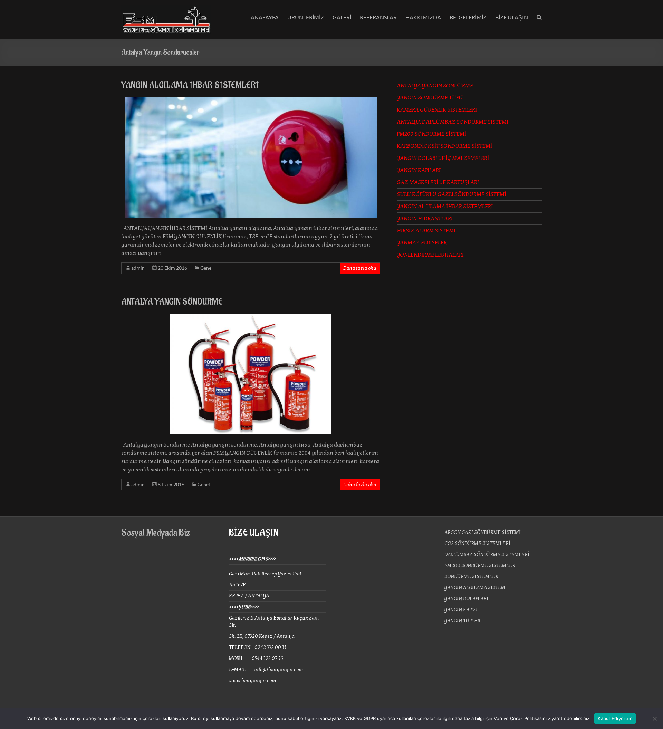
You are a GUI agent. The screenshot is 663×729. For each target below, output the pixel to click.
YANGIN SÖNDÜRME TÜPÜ (430, 97)
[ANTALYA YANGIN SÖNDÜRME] (251, 317)
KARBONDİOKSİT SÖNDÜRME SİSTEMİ (444, 146)
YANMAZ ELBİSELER (422, 242)
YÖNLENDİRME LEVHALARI (430, 254)
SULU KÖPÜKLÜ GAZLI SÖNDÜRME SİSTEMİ (451, 194)
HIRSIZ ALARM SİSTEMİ (426, 230)
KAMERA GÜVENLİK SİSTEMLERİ (437, 109)
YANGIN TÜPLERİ (463, 621)
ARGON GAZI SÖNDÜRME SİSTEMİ (482, 532)
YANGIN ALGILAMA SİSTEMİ (475, 588)
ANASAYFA (265, 17)
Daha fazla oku (359, 268)
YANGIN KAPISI (461, 610)
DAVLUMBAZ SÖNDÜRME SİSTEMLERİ (486, 554)
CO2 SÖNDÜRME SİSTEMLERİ (477, 543)
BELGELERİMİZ (468, 17)
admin (138, 268)
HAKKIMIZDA (423, 17)
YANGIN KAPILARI (419, 170)
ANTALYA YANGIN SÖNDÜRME (172, 301)
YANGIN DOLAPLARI (466, 599)
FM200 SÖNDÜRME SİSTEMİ (431, 134)
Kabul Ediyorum (615, 718)
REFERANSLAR (378, 17)
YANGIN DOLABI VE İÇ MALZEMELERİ (443, 158)
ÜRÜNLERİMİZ (305, 17)
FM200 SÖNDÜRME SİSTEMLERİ (480, 565)
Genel (206, 268)
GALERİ (342, 17)
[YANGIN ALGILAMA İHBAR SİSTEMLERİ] (251, 100)
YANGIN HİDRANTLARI (425, 218)
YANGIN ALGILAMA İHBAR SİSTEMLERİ (190, 85)
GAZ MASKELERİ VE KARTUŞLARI (438, 182)
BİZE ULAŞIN (511, 17)
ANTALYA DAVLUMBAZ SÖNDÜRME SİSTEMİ (452, 121)
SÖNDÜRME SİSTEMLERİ (472, 576)
